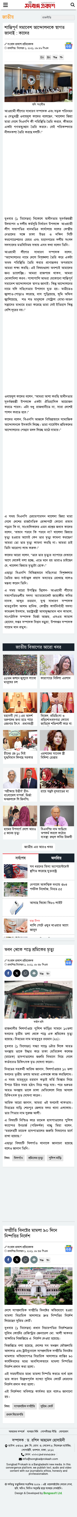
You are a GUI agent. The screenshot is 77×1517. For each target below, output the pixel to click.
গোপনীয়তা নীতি (48, 1431)
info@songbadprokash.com (40, 1459)
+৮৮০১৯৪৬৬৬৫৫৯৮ (44, 1454)
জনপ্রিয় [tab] (56, 858)
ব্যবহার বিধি (32, 1431)
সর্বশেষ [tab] (21, 858)
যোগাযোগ (63, 1431)
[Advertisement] (38, 175)
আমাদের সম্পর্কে (16, 1431)
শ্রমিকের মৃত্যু (35, 1158)
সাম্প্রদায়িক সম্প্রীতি (24, 1406)
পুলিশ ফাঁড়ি (55, 1158)
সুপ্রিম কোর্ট (47, 1406)
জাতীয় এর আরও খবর (38, 847)
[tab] (20, 858)
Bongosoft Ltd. (53, 1493)
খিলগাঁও (18, 1158)
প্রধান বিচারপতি (14, 1414)
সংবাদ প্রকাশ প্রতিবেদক (20, 44)
